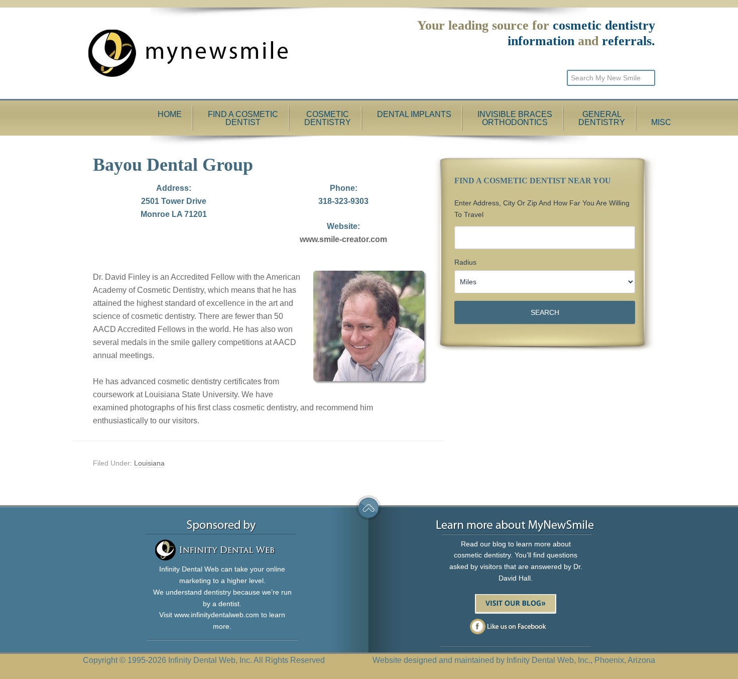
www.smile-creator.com (343, 239)
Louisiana (149, 463)
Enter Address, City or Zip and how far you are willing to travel (542, 208)
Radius (465, 262)
